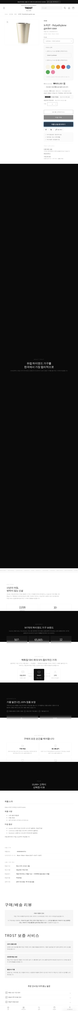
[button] (4, 8)
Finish (45, 37)
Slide (45, 21)
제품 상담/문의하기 (58, 124)
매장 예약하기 (47, 153)
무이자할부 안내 (66, 91)
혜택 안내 (58, 91)
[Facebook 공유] (46, 129)
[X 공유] (51, 129)
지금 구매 (58, 117)
